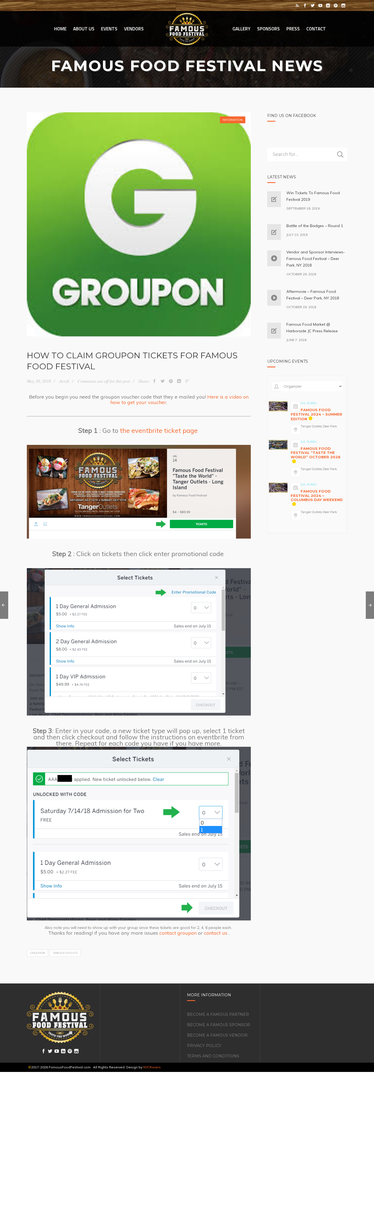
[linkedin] (328, 5)
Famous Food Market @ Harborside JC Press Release (312, 327)
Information (233, 120)
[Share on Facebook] (154, 381)
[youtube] (320, 5)
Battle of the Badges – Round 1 (314, 225)
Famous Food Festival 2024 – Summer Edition (316, 414)
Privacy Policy (204, 1045)
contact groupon (178, 933)
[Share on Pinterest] (170, 381)
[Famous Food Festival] (187, 29)
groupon (37, 953)
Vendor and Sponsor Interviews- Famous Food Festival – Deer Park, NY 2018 (315, 259)
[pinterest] (336, 5)
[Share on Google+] (187, 381)
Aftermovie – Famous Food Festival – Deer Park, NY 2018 (312, 295)
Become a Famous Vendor (217, 1035)
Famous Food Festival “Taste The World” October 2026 (316, 452)
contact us (215, 933)
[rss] (297, 5)
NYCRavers (152, 1067)
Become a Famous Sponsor (218, 1024)
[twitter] (313, 5)
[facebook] (305, 5)
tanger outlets (65, 953)
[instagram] (343, 5)
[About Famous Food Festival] (60, 1017)
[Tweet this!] (162, 381)
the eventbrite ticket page (159, 430)
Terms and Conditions (213, 1056)
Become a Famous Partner (218, 1014)
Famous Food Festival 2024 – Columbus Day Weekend (317, 495)
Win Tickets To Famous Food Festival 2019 (313, 196)
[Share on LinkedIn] (179, 381)
